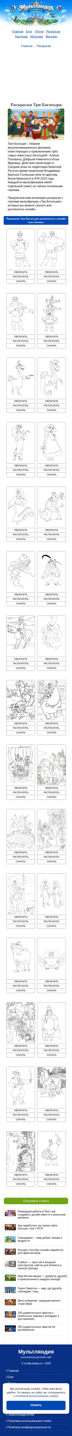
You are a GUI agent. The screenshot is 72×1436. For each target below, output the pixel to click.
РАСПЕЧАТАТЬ (21, 276)
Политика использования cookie (29, 1420)
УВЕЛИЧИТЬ (21, 272)
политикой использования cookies (37, 1395)
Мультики (36, 36)
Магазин (51, 36)
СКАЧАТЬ (21, 281)
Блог (29, 31)
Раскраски (53, 31)
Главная (17, 31)
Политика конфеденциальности (29, 1427)
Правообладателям (20, 1414)
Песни (39, 31)
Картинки (21, 36)
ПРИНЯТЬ (36, 1405)
